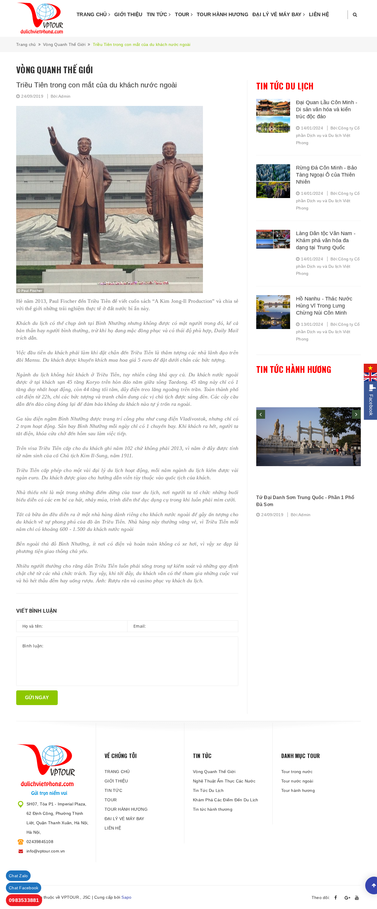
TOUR (183, 14)
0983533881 (24, 900)
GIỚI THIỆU (128, 14)
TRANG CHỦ (92, 14)
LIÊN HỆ (319, 14)
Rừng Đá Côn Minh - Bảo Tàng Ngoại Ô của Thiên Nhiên (326, 175)
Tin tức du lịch (284, 86)
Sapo (126, 897)
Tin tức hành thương (212, 809)
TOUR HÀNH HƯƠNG (222, 14)
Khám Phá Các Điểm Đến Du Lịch (225, 799)
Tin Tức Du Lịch (208, 790)
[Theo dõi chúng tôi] (337, 898)
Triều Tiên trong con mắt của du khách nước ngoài (96, 85)
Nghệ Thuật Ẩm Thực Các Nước (224, 781)
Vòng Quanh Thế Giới (214, 771)
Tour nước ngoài (297, 781)
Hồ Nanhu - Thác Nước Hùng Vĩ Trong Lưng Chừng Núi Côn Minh (324, 306)
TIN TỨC (158, 14)
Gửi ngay (37, 697)
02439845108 (40, 841)
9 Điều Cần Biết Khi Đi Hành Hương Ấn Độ (304, 497)
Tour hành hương (298, 790)
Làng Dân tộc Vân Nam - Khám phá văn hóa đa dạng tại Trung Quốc (325, 240)
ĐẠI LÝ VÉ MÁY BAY (277, 14)
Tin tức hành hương (293, 369)
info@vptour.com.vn (46, 851)
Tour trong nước (296, 771)
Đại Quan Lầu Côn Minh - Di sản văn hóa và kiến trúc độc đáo (326, 109)
